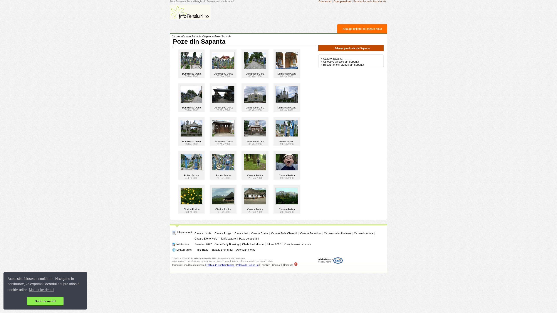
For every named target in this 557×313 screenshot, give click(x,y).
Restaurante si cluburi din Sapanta (343, 64)
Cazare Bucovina (310, 233)
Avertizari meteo (245, 249)
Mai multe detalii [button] (41, 290)
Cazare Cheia (259, 233)
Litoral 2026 (274, 244)
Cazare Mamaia (363, 233)
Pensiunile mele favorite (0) (369, 1)
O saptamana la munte (297, 244)
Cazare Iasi (241, 233)
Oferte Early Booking (227, 244)
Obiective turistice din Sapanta (341, 61)
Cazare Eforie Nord (206, 238)
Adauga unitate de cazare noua (362, 28)
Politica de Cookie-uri (247, 265)
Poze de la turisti (249, 238)
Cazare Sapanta (332, 58)
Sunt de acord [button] (45, 301)
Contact (276, 265)
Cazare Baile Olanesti (284, 233)
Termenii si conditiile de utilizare (188, 265)
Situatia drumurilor (222, 249)
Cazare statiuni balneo (337, 233)
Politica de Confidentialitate (220, 265)
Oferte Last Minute (253, 244)
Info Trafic (202, 249)
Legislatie (265, 265)
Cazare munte (203, 233)
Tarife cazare (228, 238)
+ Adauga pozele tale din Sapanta (351, 48)
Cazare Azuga (223, 233)
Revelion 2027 (203, 244)
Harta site (288, 265)
